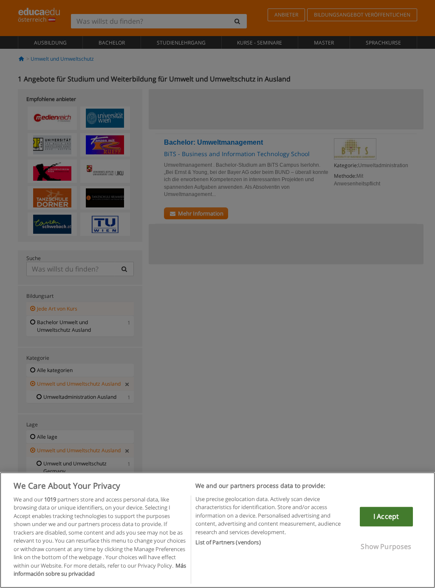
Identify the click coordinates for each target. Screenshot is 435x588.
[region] (217, 530)
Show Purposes (386, 546)
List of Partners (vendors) (227, 542)
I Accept (386, 516)
